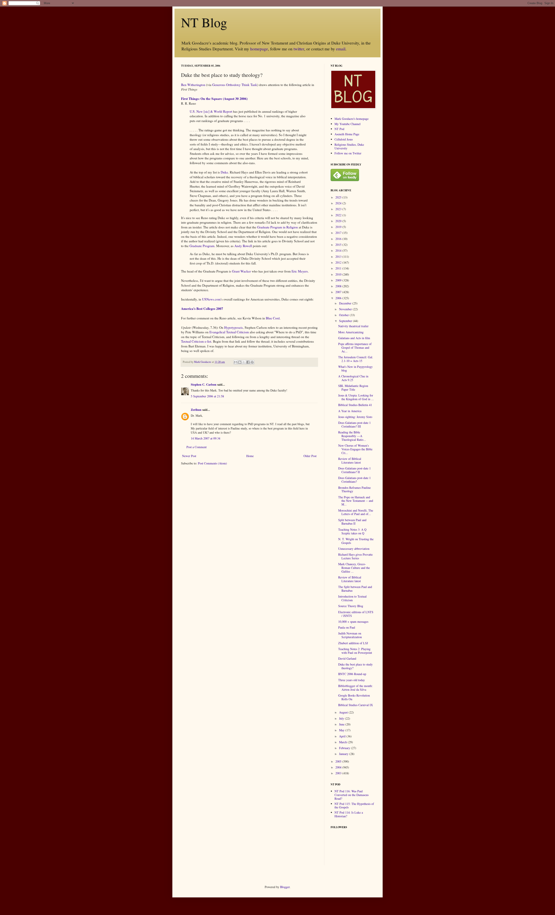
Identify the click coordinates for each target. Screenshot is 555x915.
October (344, 315)
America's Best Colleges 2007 (202, 308)
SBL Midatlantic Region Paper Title (353, 387)
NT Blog (204, 22)
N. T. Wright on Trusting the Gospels (356, 541)
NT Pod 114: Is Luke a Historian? (349, 814)
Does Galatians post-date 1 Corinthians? (354, 480)
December (345, 303)
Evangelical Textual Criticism (229, 332)
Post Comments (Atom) (212, 463)
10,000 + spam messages (353, 621)
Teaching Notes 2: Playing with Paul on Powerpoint (355, 651)
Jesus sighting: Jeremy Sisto (355, 417)
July (342, 718)
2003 (338, 773)
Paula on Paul (346, 627)
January (344, 754)
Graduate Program (201, 246)
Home (250, 456)
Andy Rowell (243, 246)
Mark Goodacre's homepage (352, 119)
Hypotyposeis (233, 327)
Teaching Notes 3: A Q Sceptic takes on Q (352, 531)
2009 (338, 280)
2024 (338, 203)
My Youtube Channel (348, 124)
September (346, 321)
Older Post (310, 456)
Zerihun (196, 409)
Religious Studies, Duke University (349, 146)
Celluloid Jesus (344, 139)
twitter (299, 49)
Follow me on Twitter (348, 153)
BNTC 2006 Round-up (352, 674)
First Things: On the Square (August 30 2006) (214, 98)
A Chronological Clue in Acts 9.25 (353, 378)
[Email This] (235, 362)
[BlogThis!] (240, 362)
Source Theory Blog (350, 606)
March (343, 742)
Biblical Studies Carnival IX (355, 705)
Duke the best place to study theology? (355, 666)
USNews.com (211, 299)
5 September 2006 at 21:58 (207, 396)
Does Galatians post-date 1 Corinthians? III (354, 424)
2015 (338, 245)
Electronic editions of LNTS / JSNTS (355, 614)
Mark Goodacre (203, 362)
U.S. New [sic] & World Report (211, 111)
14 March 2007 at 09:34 (205, 438)
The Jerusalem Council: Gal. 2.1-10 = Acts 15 (355, 359)
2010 (338, 274)
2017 (338, 233)
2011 (338, 268)
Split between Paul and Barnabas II (352, 522)
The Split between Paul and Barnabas (355, 589)
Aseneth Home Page (347, 134)
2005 (338, 761)
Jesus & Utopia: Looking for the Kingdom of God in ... (356, 397)
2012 (338, 262)
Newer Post (189, 456)
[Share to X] (244, 362)
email (340, 49)
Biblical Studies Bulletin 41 (355, 405)
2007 (338, 292)
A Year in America (349, 411)
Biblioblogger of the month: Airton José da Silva (355, 688)
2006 (338, 298)
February (345, 748)
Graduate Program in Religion (277, 227)
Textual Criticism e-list (196, 341)
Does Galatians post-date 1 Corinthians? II (354, 470)
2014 (338, 250)
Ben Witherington (193, 85)
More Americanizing (351, 332)
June (342, 724)
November (346, 309)
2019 (338, 227)
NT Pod (339, 129)
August (344, 712)
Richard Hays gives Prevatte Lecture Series (355, 556)
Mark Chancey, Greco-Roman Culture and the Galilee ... (354, 567)
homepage (259, 49)
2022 (338, 215)
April (342, 736)
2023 (338, 209)
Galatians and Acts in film (354, 338)
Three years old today (351, 680)
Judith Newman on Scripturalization (350, 635)
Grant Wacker (241, 271)
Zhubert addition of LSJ (353, 643)
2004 (338, 767)
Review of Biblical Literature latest (349, 460)
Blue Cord (273, 318)
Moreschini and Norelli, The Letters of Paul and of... (355, 512)
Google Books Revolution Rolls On (354, 697)
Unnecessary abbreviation (353, 549)
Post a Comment (196, 447)
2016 (338, 239)
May (342, 730)
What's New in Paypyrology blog (355, 368)
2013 (338, 256)
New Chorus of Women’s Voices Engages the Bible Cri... (355, 449)
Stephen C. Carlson (203, 384)
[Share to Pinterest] (252, 362)
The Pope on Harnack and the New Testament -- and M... (355, 501)
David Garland (347, 658)
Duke (224, 172)
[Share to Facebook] (248, 362)
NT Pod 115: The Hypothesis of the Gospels (354, 805)
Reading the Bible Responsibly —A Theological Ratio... (352, 436)
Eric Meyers (300, 271)
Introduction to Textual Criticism (352, 598)
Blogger (285, 887)
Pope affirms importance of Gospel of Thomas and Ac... (355, 347)
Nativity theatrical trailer (353, 326)
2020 (338, 221)
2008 (338, 286)
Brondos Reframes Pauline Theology (354, 489)
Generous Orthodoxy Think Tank (234, 85)
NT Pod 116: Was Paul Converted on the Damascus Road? (352, 795)
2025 (338, 197)
